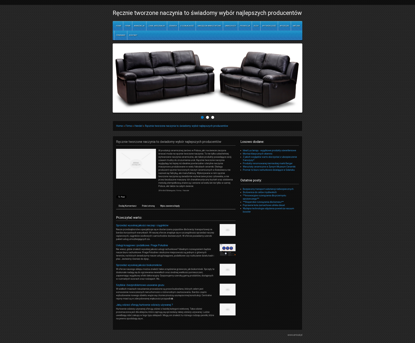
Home (119, 125)
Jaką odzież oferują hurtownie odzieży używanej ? (144, 304)
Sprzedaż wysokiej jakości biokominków (139, 265)
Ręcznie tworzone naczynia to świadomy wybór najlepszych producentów (186, 125)
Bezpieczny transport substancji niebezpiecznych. (268, 189)
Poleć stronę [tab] (148, 206)
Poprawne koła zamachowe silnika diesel (264, 205)
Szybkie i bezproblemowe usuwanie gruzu (140, 285)
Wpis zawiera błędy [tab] (170, 206)
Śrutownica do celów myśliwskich (260, 192)
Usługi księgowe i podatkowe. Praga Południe (142, 245)
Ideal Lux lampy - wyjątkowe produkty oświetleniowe (269, 150)
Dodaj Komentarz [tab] (127, 206)
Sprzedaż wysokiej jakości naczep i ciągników (142, 225)
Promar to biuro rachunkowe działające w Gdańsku (269, 170)
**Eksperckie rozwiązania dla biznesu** (263, 202)
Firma (128, 125)
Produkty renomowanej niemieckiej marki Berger (268, 163)
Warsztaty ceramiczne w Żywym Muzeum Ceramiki (269, 166)
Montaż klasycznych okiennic (258, 153)
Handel (138, 125)
